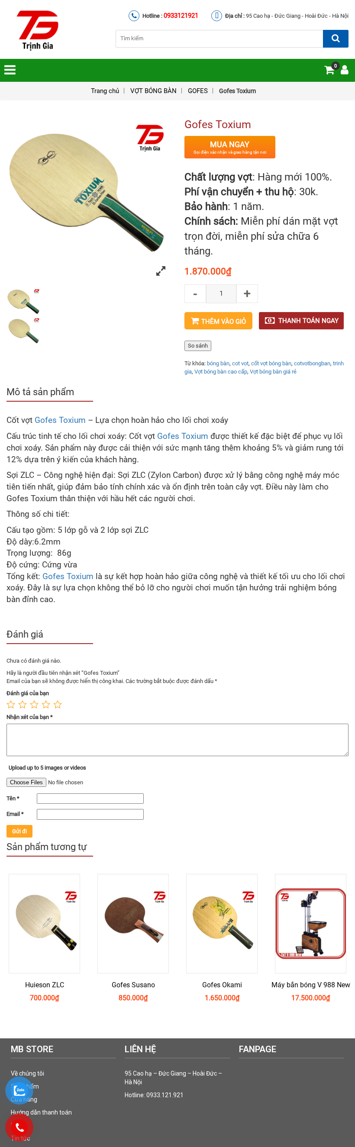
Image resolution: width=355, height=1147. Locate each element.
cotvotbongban (312, 363)
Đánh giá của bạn (27, 693)
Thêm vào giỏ (223, 321)
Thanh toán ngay (308, 321)
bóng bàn (218, 363)
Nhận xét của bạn (29, 717)
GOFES (198, 91)
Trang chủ (105, 91)
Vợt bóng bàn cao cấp (220, 371)
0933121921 (181, 15)
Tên (12, 798)
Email (15, 814)
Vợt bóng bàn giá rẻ (273, 371)
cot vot (240, 363)
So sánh (198, 345)
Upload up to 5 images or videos (47, 767)
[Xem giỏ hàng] (329, 71)
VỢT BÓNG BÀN (153, 91)
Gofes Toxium (60, 420)
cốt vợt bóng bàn (271, 363)
